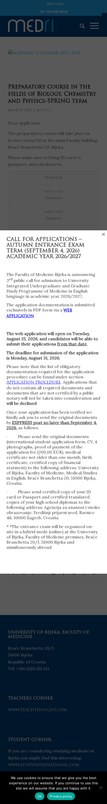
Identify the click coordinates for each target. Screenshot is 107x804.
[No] (100, 787)
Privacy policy (61, 796)
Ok (39, 796)
